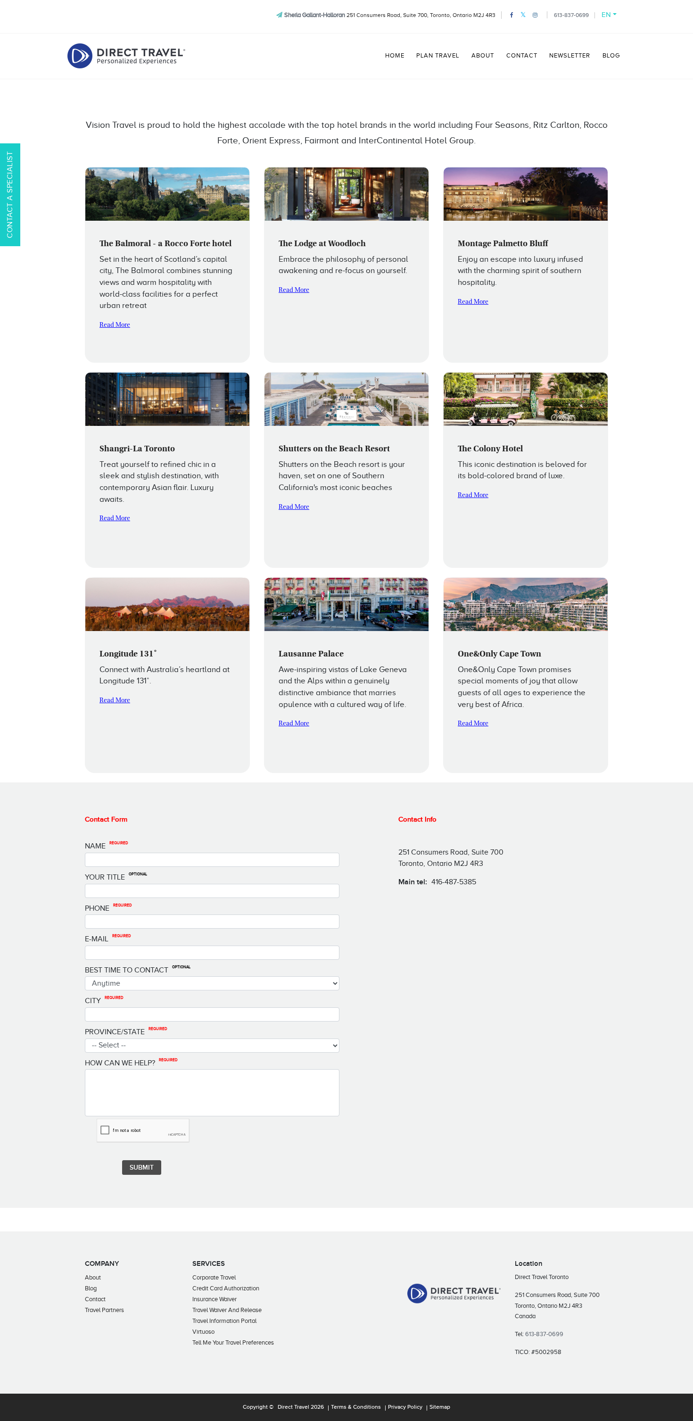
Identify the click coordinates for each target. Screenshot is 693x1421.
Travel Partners (104, 1309)
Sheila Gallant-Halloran (314, 14)
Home (394, 55)
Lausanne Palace (311, 654)
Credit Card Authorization (225, 1288)
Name (106, 845)
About (482, 55)
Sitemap (439, 1407)
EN (606, 14)
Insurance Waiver (214, 1299)
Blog (611, 55)
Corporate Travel (214, 1277)
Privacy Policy (405, 1407)
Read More (114, 325)
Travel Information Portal (224, 1320)
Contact (521, 55)
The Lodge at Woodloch (322, 244)
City (104, 1000)
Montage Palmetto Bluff (503, 244)
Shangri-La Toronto (137, 449)
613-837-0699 (571, 15)
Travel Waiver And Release (227, 1309)
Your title (116, 876)
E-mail (108, 938)
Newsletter (569, 55)
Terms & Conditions (356, 1407)
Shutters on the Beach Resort (334, 449)
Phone (108, 908)
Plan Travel (437, 55)
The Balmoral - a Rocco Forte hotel (165, 244)
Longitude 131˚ (128, 654)
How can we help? (131, 1062)
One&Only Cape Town (499, 654)
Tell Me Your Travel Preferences (233, 1342)
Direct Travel (293, 1407)
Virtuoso (203, 1331)
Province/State (126, 1031)
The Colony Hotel (490, 449)
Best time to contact (137, 969)
